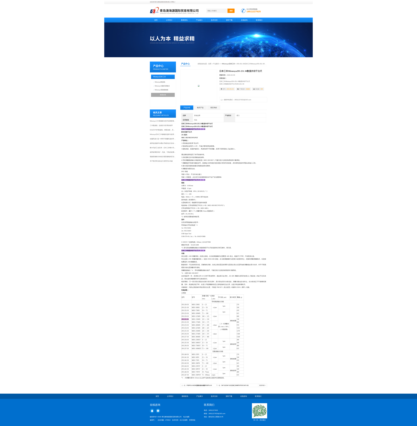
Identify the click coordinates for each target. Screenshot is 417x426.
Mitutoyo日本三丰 (159, 77)
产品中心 (158, 65)
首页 (156, 20)
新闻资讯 (184, 20)
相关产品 (200, 107)
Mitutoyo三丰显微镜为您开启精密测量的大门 (163, 121)
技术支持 (214, 20)
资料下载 (229, 20)
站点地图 (186, 417)
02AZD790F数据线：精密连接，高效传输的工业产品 (163, 130)
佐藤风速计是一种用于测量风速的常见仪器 (163, 139)
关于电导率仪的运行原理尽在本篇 (161, 161)
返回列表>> (262, 385)
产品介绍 (187, 107)
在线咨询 (244, 20)
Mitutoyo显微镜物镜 (161, 90)
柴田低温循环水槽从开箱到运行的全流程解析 (163, 143)
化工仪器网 (183, 420)
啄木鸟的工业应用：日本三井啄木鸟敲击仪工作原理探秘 (163, 148)
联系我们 (259, 20)
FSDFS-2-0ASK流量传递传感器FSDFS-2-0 (199, 385)
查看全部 (163, 95)
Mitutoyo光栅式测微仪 (162, 86)
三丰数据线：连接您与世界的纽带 (161, 125)
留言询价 (213, 107)
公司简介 (169, 20)
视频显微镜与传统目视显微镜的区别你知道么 (163, 156)
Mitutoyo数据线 (160, 82)
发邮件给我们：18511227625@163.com (237, 100)
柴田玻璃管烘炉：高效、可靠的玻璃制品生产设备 (163, 152)
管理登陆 (192, 420)
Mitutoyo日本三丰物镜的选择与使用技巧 (163, 134)
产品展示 (199, 20)
